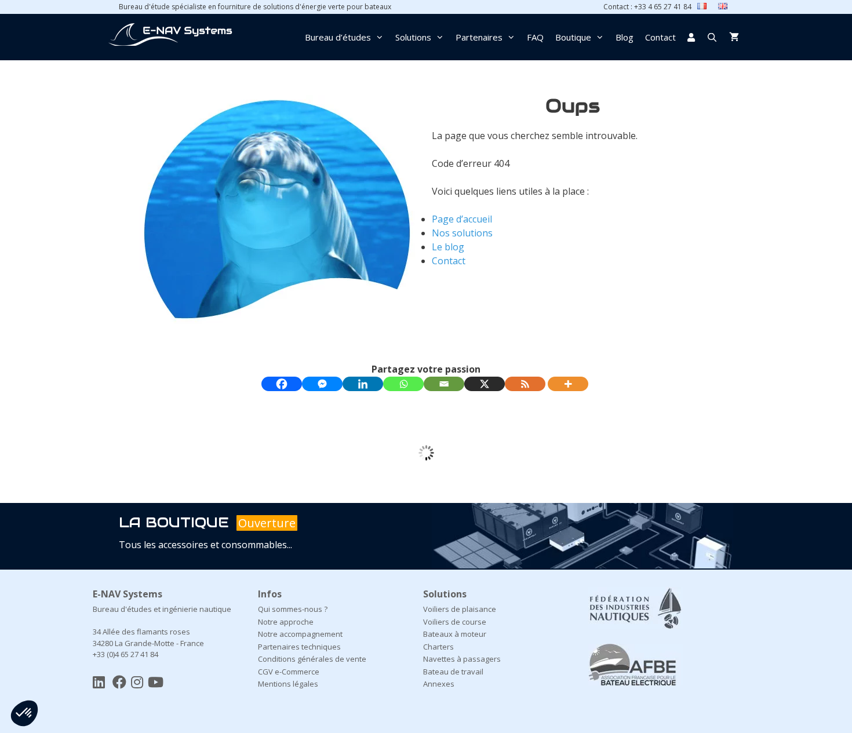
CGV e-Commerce (288, 671)
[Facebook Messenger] (322, 384)
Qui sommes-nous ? (292, 609)
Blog (624, 37)
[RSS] (525, 384)
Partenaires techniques (299, 646)
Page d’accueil (462, 219)
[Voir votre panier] (734, 37)
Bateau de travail (453, 671)
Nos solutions (462, 233)
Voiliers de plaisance (459, 609)
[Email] (444, 384)
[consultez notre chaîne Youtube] (155, 681)
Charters (438, 646)
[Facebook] (281, 384)
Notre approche (286, 622)
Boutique (573, 37)
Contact (660, 37)
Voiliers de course (454, 622)
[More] (568, 384)
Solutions (413, 37)
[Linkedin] (363, 384)
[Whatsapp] (403, 384)
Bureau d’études (338, 37)
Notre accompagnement (300, 634)
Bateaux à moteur (454, 634)
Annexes (438, 684)
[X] (484, 384)
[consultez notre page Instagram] (137, 681)
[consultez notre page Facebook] (119, 681)
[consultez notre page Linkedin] (99, 681)
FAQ (535, 37)
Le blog (448, 246)
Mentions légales (288, 684)
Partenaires (479, 37)
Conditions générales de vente (312, 659)
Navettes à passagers (462, 659)
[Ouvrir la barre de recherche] (712, 37)
